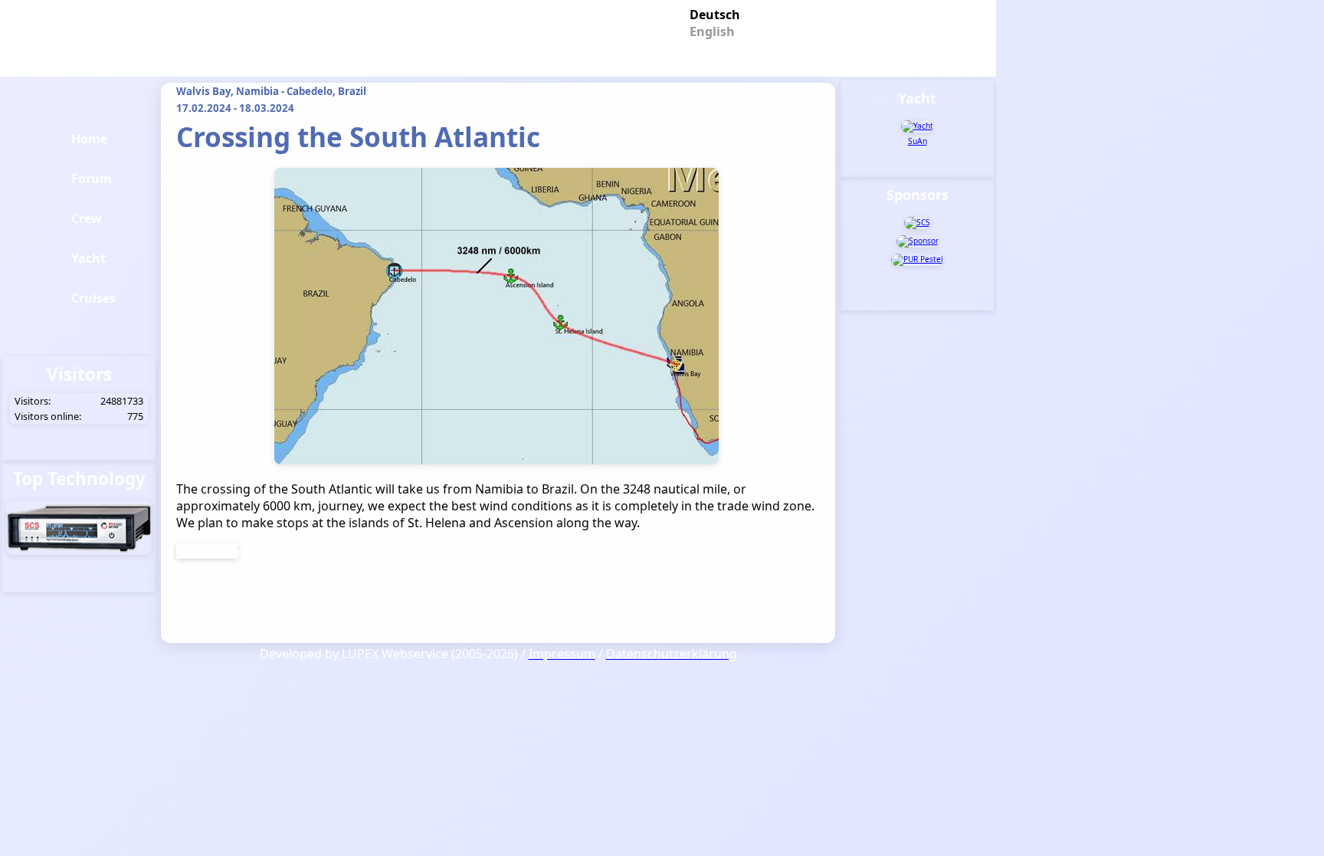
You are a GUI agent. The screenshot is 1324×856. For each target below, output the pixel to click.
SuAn (917, 141)
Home (89, 138)
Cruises (93, 298)
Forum (91, 178)
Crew (86, 218)
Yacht (88, 258)
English (709, 30)
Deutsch (709, 13)
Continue (207, 551)
